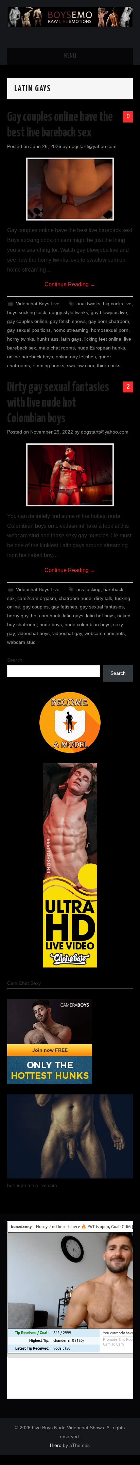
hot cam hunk (45, 615)
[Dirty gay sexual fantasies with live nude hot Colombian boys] (70, 475)
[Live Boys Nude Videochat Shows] (70, 16)
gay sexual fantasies (102, 606)
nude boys (50, 624)
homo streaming (70, 330)
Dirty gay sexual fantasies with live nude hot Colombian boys (58, 403)
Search (14, 660)
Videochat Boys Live (37, 303)
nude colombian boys (87, 624)
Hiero (56, 1445)
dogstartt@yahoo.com (93, 146)
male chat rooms (57, 348)
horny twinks (20, 339)
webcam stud (21, 642)
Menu (70, 56)
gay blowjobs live (109, 312)
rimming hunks (48, 365)
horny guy (17, 615)
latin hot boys (100, 615)
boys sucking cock (26, 312)
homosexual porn (109, 330)
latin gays (71, 339)
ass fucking (88, 589)
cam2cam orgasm (36, 598)
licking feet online (102, 339)
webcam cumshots (105, 633)
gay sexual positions (29, 330)
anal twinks (88, 303)
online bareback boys (30, 356)
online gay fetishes (76, 356)
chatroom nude (75, 598)
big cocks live (117, 303)
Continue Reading (70, 284)
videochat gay (67, 633)
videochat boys (33, 633)
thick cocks (108, 365)
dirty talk (103, 598)
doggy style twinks (68, 312)
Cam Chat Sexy (24, 983)
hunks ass (47, 339)
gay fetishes (64, 606)
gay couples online (27, 321)
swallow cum (80, 365)
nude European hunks (101, 348)
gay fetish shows (68, 321)
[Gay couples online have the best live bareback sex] (70, 189)
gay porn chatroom (108, 321)
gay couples (36, 606)
